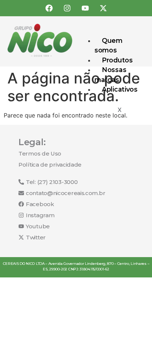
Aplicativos (120, 89)
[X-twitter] (103, 8)
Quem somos (108, 45)
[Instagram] (67, 8)
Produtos (117, 60)
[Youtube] (85, 8)
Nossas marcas (110, 74)
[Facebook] (49, 8)
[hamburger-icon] (136, 39)
